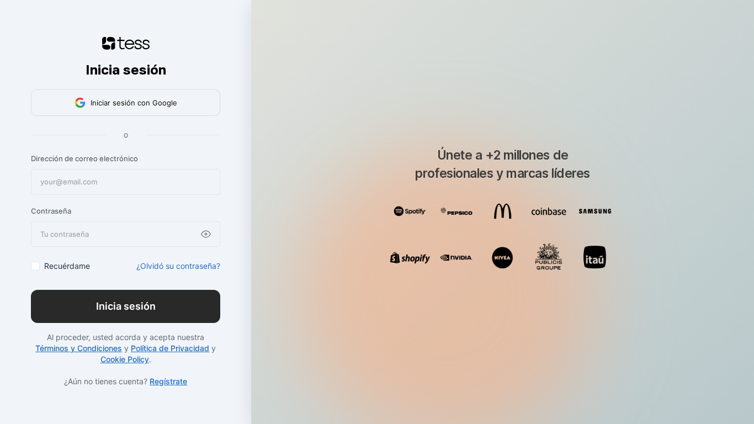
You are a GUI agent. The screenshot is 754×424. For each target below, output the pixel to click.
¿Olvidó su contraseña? (178, 266)
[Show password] (205, 234)
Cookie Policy (124, 359)
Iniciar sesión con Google (134, 102)
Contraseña (51, 210)
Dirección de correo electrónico (84, 158)
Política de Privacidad (170, 348)
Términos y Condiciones (78, 348)
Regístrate (168, 381)
